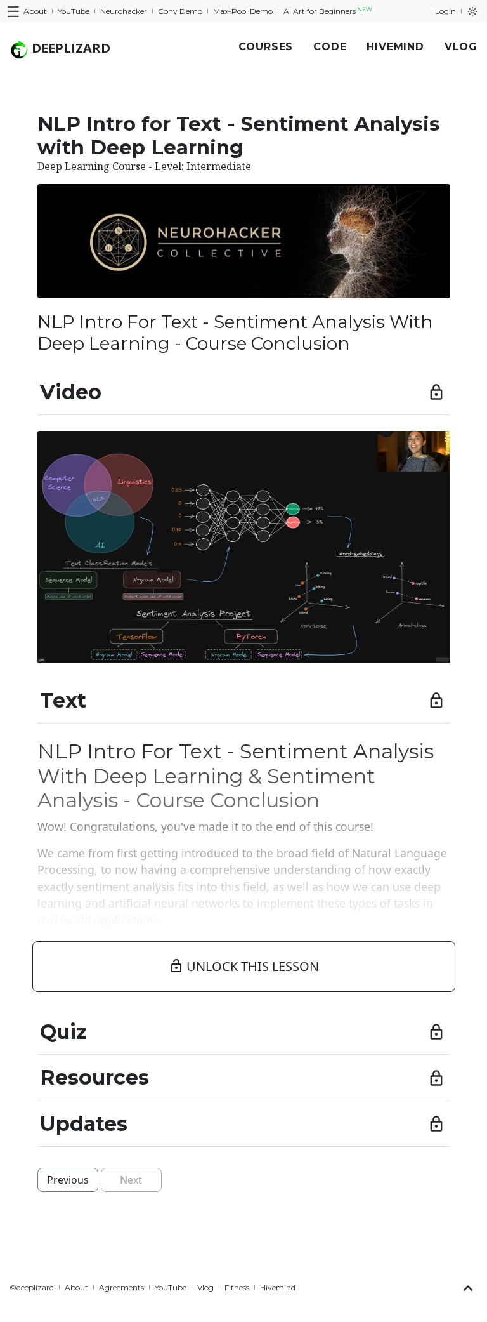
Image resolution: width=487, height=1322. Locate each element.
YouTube (73, 11)
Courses (266, 47)
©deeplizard (32, 1287)
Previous (68, 1180)
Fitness (236, 1287)
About (35, 11)
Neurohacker (123, 11)
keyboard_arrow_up (467, 1288)
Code (329, 47)
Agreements (121, 1287)
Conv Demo (180, 11)
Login (445, 11)
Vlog (461, 47)
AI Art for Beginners (327, 11)
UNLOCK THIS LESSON (244, 966)
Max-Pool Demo (243, 11)
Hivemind (395, 47)
